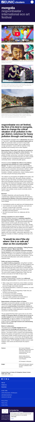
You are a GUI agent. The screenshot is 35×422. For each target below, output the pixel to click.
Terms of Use (4, 403)
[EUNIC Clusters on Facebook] (2, 379)
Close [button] (12, 419)
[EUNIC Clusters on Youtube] (6, 379)
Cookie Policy (4, 405)
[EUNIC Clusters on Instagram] (4, 379)
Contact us (4, 385)
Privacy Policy (4, 401)
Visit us (3, 382)
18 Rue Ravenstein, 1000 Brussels (9, 393)
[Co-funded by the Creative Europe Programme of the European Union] (17, 411)
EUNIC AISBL (4, 390)
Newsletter (4, 387)
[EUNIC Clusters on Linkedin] (8, 379)
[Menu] (32, 1)
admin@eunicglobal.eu (6, 395)
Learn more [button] (13, 416)
